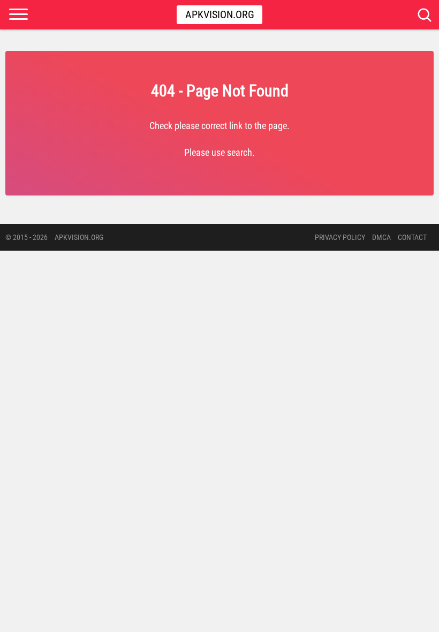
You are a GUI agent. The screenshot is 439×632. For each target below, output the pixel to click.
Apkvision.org (219, 14)
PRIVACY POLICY (340, 237)
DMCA (381, 237)
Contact (412, 237)
